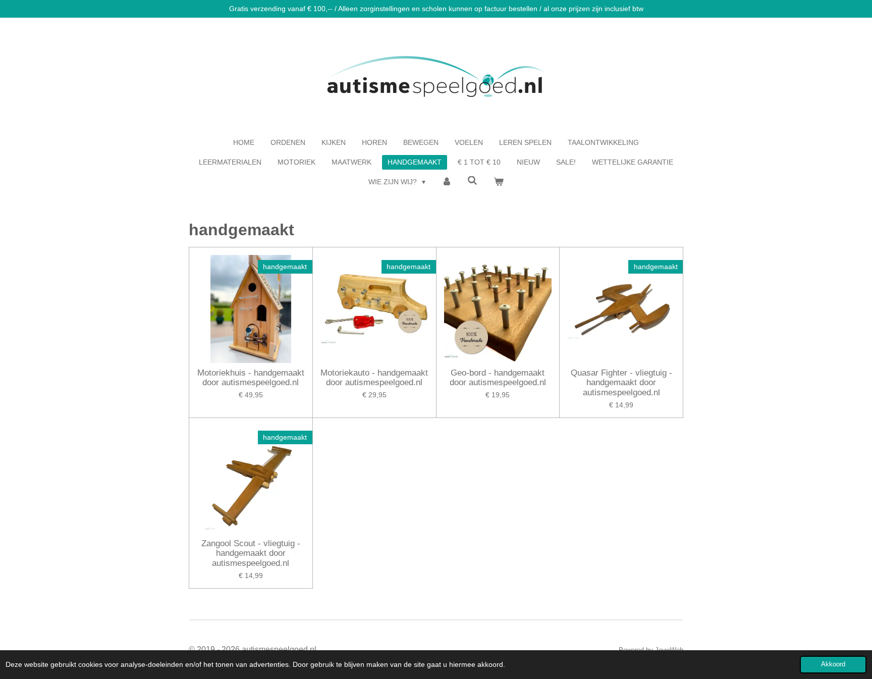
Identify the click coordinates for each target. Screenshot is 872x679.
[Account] (446, 182)
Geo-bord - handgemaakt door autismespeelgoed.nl (498, 378)
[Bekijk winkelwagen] (498, 182)
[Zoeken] (472, 181)
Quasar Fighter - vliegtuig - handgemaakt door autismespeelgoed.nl (621, 382)
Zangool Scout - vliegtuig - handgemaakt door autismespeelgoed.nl (250, 553)
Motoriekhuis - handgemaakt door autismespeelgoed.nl (250, 378)
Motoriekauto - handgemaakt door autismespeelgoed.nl (374, 378)
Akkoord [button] (833, 664)
